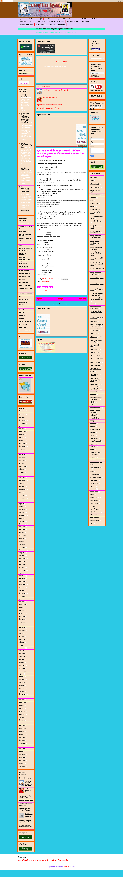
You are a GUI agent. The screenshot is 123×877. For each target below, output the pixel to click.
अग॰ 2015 (22, 443)
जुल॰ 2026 (22, 766)
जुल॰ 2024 (22, 734)
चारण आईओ (39, 19)
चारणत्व (23, 143)
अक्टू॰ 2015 (22, 449)
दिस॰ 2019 (22, 593)
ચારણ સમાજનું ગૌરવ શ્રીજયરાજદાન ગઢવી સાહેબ (26, 146)
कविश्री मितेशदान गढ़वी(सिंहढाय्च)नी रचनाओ (96, 284)
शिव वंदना (92, 486)
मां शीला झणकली (25, 169)
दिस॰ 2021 (22, 662)
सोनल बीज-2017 (94, 512)
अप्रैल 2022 (22, 671)
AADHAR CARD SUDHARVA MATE (24, 267)
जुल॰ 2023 (22, 711)
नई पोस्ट (39, 299)
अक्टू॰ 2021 (22, 656)
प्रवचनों (92, 435)
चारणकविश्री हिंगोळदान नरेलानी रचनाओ (96, 385)
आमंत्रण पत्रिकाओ (95, 195)
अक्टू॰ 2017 (22, 518)
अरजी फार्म (32, 21)
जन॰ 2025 (22, 746)
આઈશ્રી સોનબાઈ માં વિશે (50, 97)
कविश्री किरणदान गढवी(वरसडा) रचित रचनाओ (95, 243)
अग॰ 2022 (22, 682)
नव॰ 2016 (21, 486)
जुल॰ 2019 (22, 579)
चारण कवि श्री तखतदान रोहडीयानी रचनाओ (96, 325)
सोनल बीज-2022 (94, 518)
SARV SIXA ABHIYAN (25, 321)
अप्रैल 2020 (22, 604)
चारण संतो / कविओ (49, 77)
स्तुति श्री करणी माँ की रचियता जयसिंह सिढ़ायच (49, 105)
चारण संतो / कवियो (49, 19)
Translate (96, 76)
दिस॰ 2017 (22, 524)
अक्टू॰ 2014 (22, 414)
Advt (91, 523)
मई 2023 (21, 705)
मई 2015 (21, 434)
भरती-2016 (93, 447)
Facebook (22, 279)
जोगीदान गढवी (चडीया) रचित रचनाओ (96, 398)
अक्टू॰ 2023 (22, 714)
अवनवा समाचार (46, 281)
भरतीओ (92, 449)
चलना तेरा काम (24, 96)
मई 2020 (21, 607)
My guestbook (23, 73)
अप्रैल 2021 (22, 639)
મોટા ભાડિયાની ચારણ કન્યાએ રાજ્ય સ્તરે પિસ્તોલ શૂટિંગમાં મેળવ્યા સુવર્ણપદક (44, 860)
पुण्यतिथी (92, 426)
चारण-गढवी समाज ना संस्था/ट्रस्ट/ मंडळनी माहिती (95, 370)
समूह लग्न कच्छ (94, 497)
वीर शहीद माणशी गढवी (95, 477)
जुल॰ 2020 (22, 613)
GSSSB (21, 318)
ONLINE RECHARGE (25, 288)
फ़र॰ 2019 (22, 564)
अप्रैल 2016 (22, 466)
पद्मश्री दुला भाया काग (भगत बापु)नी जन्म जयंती (55, 90)
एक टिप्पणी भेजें (43, 291)
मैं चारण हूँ (23, 95)
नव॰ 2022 (21, 691)
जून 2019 (21, 576)
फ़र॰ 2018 (22, 530)
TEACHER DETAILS (72, 21)
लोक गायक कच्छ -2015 (96, 467)
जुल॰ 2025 (22, 754)
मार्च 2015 (21, 429)
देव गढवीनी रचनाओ (95, 408)
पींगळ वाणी (93, 424)
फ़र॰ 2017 (22, 495)
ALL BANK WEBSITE (25, 294)
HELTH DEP (22, 327)
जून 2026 (21, 763)
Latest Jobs (61, 24)
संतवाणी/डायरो (94, 492)
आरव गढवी (93, 197)
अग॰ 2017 (22, 512)
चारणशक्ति (23, 168)
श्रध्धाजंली (93, 489)
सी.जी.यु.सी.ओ (94, 503)
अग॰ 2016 (22, 478)
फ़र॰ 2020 (22, 599)
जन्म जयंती (93, 394)
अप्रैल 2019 (22, 570)
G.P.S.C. (21, 310)
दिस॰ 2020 (22, 628)
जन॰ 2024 (22, 723)
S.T (20, 296)
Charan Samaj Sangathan (25, 114)
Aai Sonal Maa (25, 210)
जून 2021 (21, 645)
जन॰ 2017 (22, 492)
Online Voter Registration (23, 262)
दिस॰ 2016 (22, 489)
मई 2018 (21, 538)
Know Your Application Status (25, 258)
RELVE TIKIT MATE (25, 299)
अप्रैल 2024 (22, 728)
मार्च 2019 (21, 567)
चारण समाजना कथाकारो (96, 358)
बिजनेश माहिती (23, 21)
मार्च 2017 (21, 498)
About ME (52, 24)
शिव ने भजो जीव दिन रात (43, 86)
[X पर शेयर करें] (64, 279)
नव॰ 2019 (21, 590)
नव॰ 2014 (21, 417)
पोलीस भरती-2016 (95, 429)
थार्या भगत (93, 405)
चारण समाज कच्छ (94, 352)
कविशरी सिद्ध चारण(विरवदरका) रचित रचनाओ (96, 227)
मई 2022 (21, 674)
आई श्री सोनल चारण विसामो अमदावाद (95, 184)
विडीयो (70, 19)
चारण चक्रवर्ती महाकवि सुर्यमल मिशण (96, 341)
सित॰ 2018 (22, 550)
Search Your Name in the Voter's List (25, 249)
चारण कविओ (93, 333)
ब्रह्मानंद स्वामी (94, 438)
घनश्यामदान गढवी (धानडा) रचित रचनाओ (96, 318)
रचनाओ (92, 457)
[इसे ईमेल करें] (62, 279)
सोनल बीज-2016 (94, 509)
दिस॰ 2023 (22, 720)
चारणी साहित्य (30, 19)
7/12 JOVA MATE (24, 224)
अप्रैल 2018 (22, 535)
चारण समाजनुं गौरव (95, 362)
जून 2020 (21, 610)
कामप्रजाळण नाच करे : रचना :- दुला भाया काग (25, 796)
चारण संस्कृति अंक (95, 349)
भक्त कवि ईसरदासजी (95, 441)
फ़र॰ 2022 (22, 668)
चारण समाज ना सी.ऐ (95, 355)
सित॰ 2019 (22, 584)
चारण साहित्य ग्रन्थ (95, 365)
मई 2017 (21, 504)
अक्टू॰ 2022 (22, 688)
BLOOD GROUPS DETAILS (56, 21)
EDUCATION (23, 324)
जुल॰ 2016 (22, 475)
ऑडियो (64, 19)
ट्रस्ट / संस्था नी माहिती (81, 19)
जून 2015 (21, 437)
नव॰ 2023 (21, 717)
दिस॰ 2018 (22, 558)
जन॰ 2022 (22, 665)
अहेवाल (92, 180)
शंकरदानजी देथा (94, 483)
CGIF (20, 246)
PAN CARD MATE (24, 330)
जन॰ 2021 (22, 630)
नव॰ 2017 (21, 521)
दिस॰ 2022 (22, 694)
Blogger (66, 866)
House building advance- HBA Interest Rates (25, 190)
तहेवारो (92, 402)
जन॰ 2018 (22, 527)
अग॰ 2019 (22, 581)
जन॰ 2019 (22, 561)
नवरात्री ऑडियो (94, 418)
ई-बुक (58, 19)
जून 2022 (21, 677)
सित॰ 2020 (22, 619)
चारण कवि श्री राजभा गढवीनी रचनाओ (95, 329)
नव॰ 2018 (21, 555)
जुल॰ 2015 (22, 440)
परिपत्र (92, 421)
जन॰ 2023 (22, 697)
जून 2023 (21, 708)
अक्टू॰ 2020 (22, 622)
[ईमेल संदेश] (58, 279)
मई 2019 (21, 573)
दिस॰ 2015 (22, 455)
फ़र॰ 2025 (22, 749)
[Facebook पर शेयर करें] (66, 279)
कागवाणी (92, 304)
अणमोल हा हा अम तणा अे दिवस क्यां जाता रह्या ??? (25, 825)
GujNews (23, 187)
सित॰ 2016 (22, 481)
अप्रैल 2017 (22, 501)
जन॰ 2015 (22, 423)
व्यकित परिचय (93, 480)
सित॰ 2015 (22, 446)
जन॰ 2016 (22, 457)
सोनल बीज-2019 (94, 515)
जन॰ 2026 (22, 760)
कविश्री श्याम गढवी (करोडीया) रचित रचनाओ (96, 298)
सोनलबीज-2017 (94, 520)
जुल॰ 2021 (22, 648)
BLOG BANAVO (24, 282)
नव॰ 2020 (21, 625)
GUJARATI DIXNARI (25, 276)
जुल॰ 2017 (22, 509)
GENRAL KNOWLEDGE (26, 24)
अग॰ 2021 (22, 651)
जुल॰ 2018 (22, 544)
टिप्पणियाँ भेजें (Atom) (64, 304)
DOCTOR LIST (42, 21)
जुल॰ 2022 (22, 679)
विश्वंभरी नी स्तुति (94, 474)
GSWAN (21, 312)
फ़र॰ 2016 (22, 460)
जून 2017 (21, 506)
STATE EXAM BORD (25, 285)
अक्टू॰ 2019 (22, 587)
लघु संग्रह (92, 460)
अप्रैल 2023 (22, 703)
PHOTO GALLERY (41, 24)
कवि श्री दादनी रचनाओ (96, 221)
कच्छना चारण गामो (95, 209)
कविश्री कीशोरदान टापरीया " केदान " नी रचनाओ (95, 253)
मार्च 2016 (21, 463)
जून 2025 (21, 752)
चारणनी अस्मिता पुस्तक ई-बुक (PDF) (28, 815)
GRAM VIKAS (23, 315)
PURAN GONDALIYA (25, 271)
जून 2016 (21, 472)
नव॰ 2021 (21, 659)
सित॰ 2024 (22, 740)
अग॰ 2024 (22, 737)
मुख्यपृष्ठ (21, 19)
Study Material (85, 21)
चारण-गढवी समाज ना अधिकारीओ (95, 375)
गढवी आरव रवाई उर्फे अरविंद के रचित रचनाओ (96, 312)
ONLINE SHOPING (24, 273)
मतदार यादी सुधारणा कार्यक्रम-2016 (95, 453)
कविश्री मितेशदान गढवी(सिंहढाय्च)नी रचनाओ (96, 278)
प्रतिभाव (92, 432)
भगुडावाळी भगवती (94, 444)
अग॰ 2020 (22, 616)
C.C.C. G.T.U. (23, 291)
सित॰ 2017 (22, 515)
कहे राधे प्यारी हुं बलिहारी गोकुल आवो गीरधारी (48, 108)
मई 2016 (21, 469)
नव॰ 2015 (21, 452)
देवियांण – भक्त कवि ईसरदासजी (95, 411)
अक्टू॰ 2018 (22, 553)
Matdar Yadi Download (22, 253)
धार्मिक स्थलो (93, 415)
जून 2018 (21, 541)
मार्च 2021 (21, 636)
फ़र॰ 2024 (22, 726)
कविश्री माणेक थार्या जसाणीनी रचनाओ (95, 232)
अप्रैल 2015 (22, 431)
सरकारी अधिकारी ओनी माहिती (95, 19)
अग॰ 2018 (22, 547)
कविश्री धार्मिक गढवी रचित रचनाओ (95, 273)
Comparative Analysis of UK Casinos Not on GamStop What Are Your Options (26, 119)
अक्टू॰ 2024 (22, 743)
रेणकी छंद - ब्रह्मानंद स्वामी (26, 801)
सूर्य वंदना (92, 506)
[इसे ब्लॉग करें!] (63, 279)
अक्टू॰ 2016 (22, 483)
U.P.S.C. (21, 307)
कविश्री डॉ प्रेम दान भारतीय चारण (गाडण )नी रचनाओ (96, 264)
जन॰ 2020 (22, 596)
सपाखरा (92, 494)
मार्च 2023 (21, 700)
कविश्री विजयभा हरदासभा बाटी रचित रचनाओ (96, 294)
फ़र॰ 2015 (22, 426)
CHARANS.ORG (24, 231)
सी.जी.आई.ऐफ (94, 500)
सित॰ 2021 (22, 653)
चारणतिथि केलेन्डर (95, 389)
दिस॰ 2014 (22, 420)
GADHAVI (22, 243)
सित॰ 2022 (22, 685)
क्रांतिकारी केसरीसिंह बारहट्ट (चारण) (95, 307)
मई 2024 (21, 731)
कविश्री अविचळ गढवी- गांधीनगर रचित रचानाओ (96, 236)
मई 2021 (21, 642)
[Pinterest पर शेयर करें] (67, 279)
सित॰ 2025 (22, 757)
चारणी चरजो (93, 392)
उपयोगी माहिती (94, 203)
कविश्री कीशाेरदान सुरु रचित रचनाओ (96, 248)
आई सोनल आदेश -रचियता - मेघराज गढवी (25, 804)
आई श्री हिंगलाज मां (95, 187)
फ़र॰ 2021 (22, 633)
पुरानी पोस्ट (82, 299)
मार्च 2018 (21, 532)
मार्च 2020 (21, 602)
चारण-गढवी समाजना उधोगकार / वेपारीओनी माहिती (95, 380)
